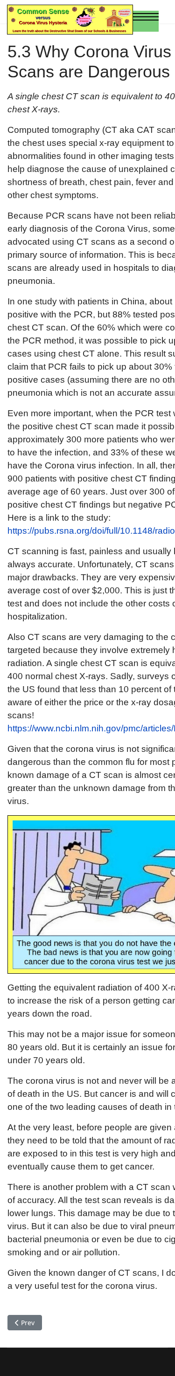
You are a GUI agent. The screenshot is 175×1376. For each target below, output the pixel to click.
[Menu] (146, 21)
